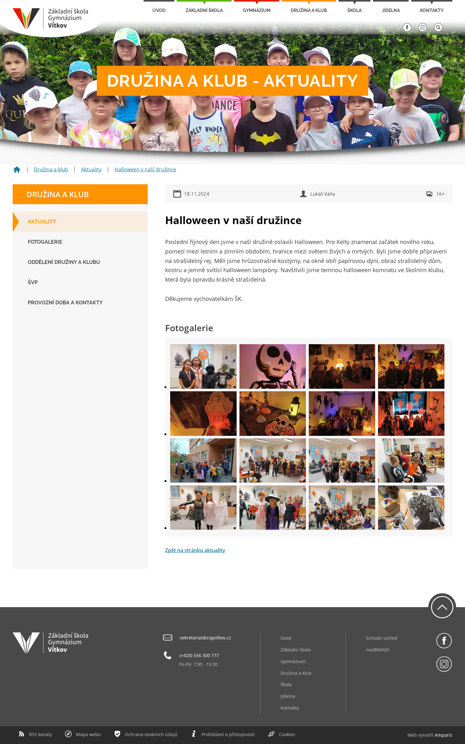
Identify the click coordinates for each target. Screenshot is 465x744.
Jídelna (391, 10)
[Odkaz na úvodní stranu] (50, 28)
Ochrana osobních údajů (151, 734)
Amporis (443, 735)
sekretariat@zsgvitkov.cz (205, 638)
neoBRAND (377, 650)
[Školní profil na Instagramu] (422, 30)
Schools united (381, 638)
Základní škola (204, 10)
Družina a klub (309, 10)
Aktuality (91, 169)
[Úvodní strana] (17, 171)
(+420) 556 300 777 (199, 655)
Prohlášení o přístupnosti (228, 734)
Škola (354, 10)
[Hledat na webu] (438, 30)
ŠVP (33, 282)
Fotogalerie (45, 242)
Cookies (287, 734)
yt (422, 735)
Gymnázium (256, 10)
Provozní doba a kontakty (65, 303)
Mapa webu (88, 734)
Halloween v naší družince (145, 169)
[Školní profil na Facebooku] (407, 30)
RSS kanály (40, 734)
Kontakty (431, 10)
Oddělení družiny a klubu (64, 262)
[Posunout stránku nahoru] (442, 607)
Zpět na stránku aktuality (195, 550)
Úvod (158, 10)
